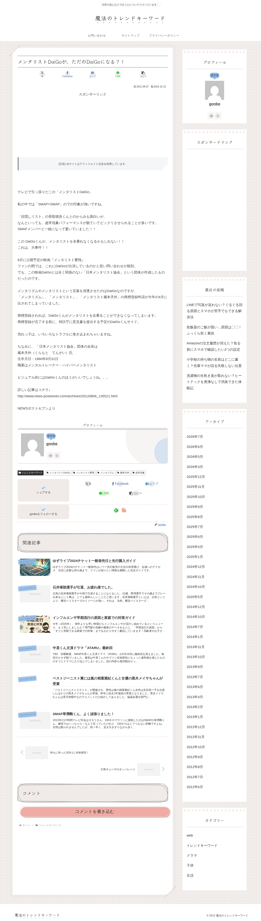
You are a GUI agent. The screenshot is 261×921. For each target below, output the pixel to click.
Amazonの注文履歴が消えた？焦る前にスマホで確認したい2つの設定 (214, 346)
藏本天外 (124, 472)
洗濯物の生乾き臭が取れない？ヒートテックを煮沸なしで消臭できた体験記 (214, 382)
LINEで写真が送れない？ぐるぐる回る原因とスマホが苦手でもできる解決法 (214, 311)
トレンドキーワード (32, 472)
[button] (143, 74)
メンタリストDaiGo (59, 472)
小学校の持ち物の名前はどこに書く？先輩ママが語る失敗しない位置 (214, 362)
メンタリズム (107, 472)
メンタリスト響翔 (85, 472)
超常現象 (140, 472)
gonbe (52, 444)
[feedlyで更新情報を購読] (50, 455)
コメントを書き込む (94, 811)
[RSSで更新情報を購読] (56, 455)
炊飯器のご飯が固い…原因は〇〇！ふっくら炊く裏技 (214, 330)
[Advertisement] (93, 124)
